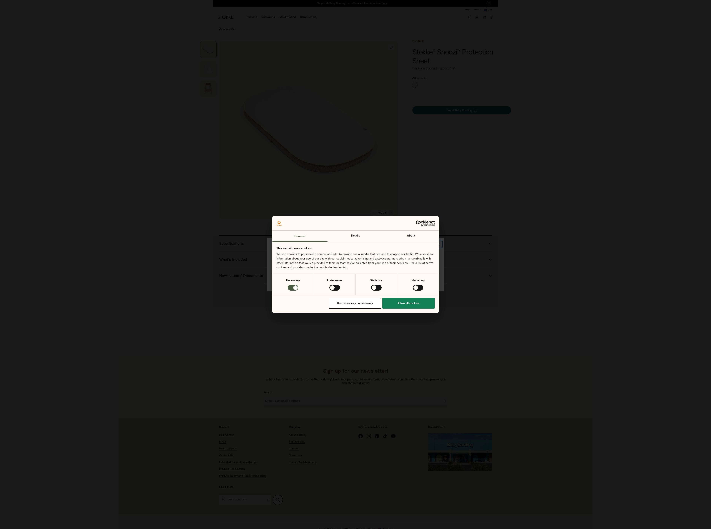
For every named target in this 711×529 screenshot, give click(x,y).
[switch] (334, 288)
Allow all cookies (408, 303)
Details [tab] (355, 235)
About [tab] (411, 235)
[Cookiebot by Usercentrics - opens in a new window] (418, 223)
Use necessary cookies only (355, 303)
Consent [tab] (300, 236)
